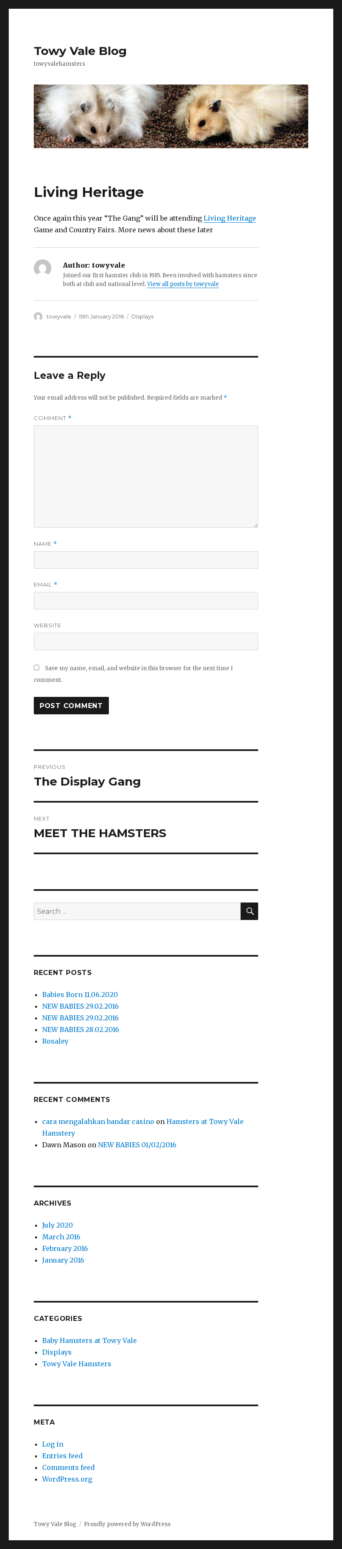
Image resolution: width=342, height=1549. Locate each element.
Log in (52, 1444)
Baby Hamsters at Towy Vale (89, 1340)
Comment (53, 418)
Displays (142, 316)
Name (45, 543)
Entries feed (62, 1456)
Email (46, 584)
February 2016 (65, 1248)
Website (47, 625)
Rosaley (55, 1041)
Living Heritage (230, 218)
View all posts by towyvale (183, 284)
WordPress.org (67, 1479)
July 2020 (57, 1225)
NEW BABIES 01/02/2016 (137, 1145)
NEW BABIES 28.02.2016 (80, 1029)
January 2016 (63, 1260)
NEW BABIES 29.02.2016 (80, 1006)
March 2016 (61, 1237)
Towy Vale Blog (80, 51)
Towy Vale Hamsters (76, 1364)
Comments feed (68, 1467)
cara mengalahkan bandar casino (98, 1121)
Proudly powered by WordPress (127, 1524)
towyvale (59, 316)
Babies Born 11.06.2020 (80, 994)
